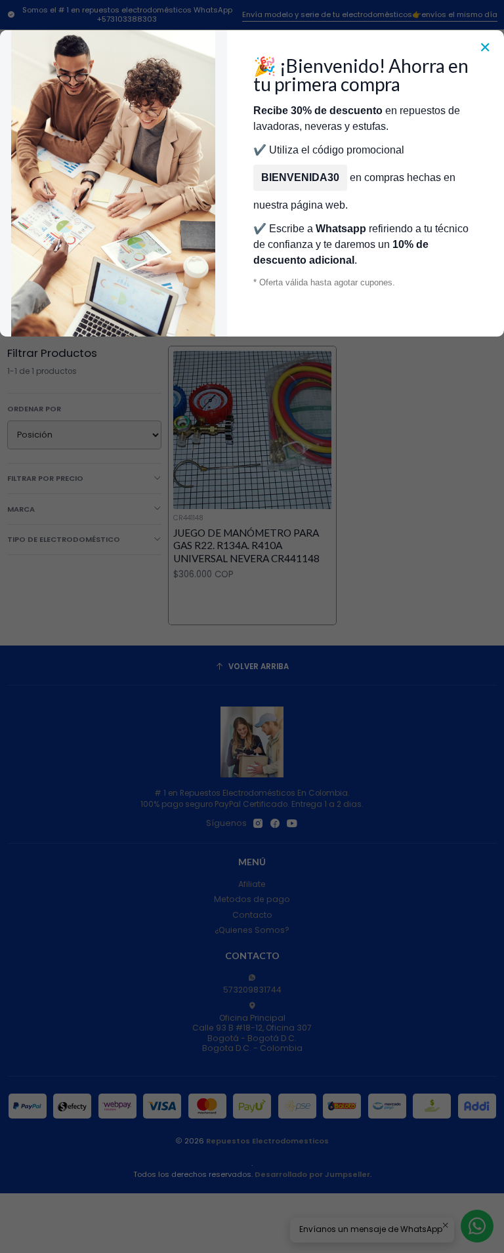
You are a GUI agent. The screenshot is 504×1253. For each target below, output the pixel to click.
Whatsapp (341, 228)
